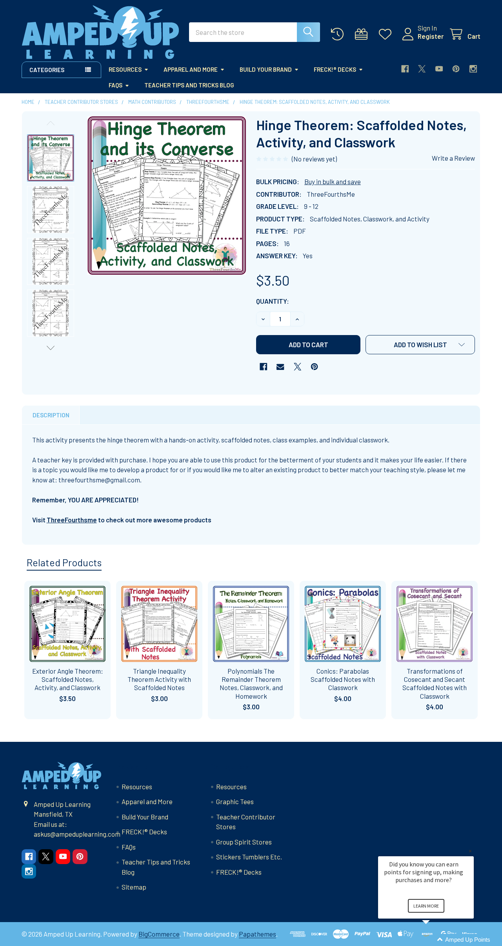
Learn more (426, 906)
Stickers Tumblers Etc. (249, 857)
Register (431, 36)
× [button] (470, 851)
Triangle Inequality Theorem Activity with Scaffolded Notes (159, 679)
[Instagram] (473, 69)
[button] (420, 344)
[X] (422, 69)
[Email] (280, 366)
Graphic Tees (235, 801)
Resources (125, 69)
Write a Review (453, 158)
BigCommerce (159, 934)
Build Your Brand (266, 69)
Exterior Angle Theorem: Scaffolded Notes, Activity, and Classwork (67, 679)
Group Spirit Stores (244, 842)
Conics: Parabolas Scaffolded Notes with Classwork (343, 679)
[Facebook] (405, 69)
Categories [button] (46, 69)
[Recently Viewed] (339, 34)
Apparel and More (191, 69)
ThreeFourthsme (72, 520)
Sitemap (134, 887)
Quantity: (272, 301)
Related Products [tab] (64, 562)
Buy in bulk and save (332, 181)
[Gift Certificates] (363, 34)
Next (50, 348)
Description (51, 415)
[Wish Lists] (387, 34)
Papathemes (257, 934)
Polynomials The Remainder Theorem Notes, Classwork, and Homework (251, 683)
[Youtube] (439, 69)
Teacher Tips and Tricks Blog (189, 85)
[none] (166, 195)
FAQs (115, 85)
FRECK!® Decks (335, 69)
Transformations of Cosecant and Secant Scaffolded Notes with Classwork (434, 683)
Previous (50, 123)
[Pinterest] (456, 69)
